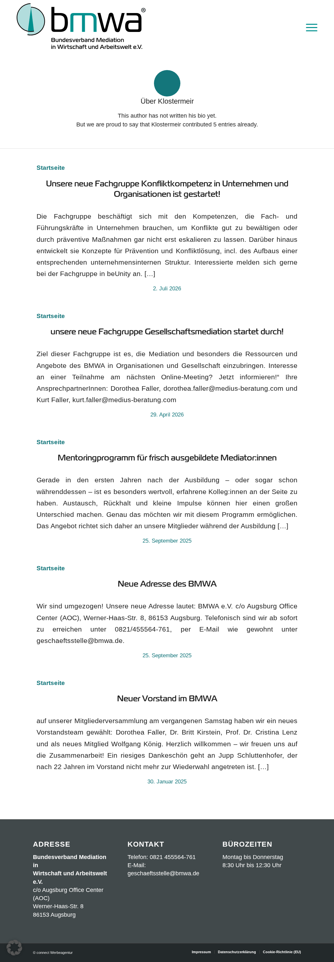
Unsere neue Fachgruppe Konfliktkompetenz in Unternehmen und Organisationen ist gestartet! (167, 189)
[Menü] (309, 27)
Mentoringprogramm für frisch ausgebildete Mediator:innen (167, 458)
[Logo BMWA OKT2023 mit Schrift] (81, 27)
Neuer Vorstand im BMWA (167, 698)
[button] (14, 947)
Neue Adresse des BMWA (167, 584)
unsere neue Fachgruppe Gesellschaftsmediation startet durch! (167, 332)
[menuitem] (309, 27)
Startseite (51, 167)
